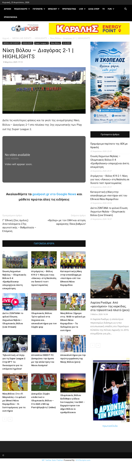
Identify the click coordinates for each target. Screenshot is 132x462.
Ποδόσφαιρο (20, 9)
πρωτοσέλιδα (110, 425)
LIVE (81, 9)
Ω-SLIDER (66, 43)
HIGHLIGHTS (41, 38)
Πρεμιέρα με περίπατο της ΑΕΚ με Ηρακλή (109, 145)
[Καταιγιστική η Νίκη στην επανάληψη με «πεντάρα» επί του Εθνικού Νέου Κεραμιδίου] (73, 260)
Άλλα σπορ (93, 9)
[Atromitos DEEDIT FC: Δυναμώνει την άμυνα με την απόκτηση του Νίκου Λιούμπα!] (44, 343)
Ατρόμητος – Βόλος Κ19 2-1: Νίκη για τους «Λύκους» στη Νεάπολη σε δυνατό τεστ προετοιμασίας (43, 278)
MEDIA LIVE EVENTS (21, 38)
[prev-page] (4, 419)
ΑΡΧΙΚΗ (7, 9)
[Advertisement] (110, 247)
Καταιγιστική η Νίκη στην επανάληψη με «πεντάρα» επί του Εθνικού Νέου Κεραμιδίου (71, 278)
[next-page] (10, 419)
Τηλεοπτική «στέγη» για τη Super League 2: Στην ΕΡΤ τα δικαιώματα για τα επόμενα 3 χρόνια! (14, 362)
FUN (110, 9)
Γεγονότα (38, 9)
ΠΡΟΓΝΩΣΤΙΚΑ (69, 9)
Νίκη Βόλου (55, 43)
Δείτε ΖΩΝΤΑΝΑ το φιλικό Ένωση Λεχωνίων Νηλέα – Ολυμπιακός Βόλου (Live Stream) (12, 320)
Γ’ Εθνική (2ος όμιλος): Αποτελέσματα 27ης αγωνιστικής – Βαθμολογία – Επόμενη (19, 226)
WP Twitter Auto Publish (52, 460)
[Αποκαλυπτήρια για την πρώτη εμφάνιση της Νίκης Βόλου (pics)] (73, 343)
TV (103, 9)
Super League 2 (41, 43)
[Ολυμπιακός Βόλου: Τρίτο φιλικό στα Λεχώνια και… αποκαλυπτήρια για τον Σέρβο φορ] (44, 301)
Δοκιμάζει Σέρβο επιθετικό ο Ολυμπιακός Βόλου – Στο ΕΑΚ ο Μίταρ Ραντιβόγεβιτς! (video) (43, 400)
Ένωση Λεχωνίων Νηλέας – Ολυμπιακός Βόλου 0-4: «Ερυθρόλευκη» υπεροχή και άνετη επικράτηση (109, 161)
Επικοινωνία (10, 17)
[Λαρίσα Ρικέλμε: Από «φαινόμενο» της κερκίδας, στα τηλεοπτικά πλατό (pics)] (110, 284)
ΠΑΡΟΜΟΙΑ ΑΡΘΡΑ (44, 243)
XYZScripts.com (83, 460)
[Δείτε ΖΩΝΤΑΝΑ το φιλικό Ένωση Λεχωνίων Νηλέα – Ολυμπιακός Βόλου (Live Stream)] (15, 301)
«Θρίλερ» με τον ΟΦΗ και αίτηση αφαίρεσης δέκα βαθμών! (67, 222)
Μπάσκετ (52, 9)
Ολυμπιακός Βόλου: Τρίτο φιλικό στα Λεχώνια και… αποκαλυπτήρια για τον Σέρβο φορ (44, 320)
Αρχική (5, 38)
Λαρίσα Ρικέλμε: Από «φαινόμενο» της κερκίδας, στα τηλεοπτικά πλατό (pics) (110, 306)
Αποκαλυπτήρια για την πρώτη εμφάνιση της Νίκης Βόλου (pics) (73, 358)
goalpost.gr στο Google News (54, 194)
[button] (125, 9)
